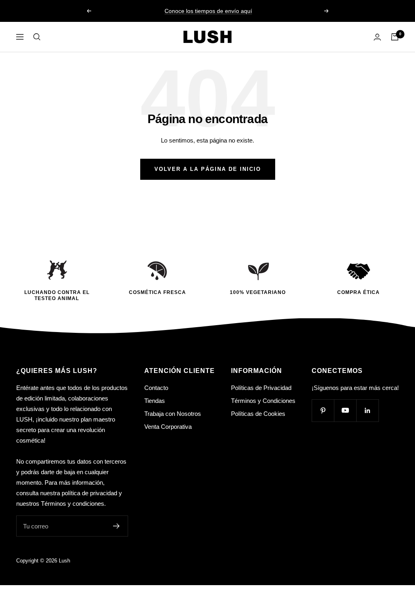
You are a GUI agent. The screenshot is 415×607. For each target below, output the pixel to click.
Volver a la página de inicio (207, 169)
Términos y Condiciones (263, 400)
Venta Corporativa (168, 426)
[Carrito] (395, 36)
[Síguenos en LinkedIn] (367, 410)
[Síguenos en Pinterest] (323, 410)
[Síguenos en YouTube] (345, 410)
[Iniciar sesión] (377, 37)
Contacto (156, 387)
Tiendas (154, 400)
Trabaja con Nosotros (172, 413)
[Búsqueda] (37, 36)
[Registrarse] (116, 526)
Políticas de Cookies (258, 413)
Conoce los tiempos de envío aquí (208, 11)
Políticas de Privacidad (261, 387)
